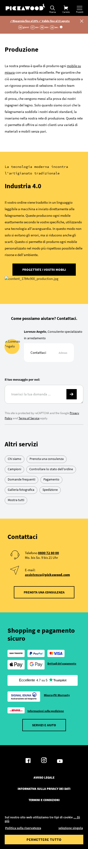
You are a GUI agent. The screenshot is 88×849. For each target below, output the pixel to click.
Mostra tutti (16, 500)
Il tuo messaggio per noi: (22, 379)
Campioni (14, 469)
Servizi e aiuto (44, 725)
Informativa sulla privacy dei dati (44, 789)
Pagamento (51, 479)
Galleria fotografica (21, 490)
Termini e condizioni (44, 800)
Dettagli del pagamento (61, 663)
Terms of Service (29, 418)
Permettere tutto (44, 839)
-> (71, 394)
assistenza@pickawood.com (47, 574)
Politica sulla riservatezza (23, 828)
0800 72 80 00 (48, 553)
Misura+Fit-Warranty (57, 695)
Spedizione (50, 490)
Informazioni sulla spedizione (45, 711)
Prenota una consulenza (47, 459)
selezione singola (70, 828)
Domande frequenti (21, 479)
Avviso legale (44, 778)
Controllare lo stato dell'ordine (51, 469)
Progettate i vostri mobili (44, 269)
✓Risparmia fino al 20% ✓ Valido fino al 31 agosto (40, 20)
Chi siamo (14, 459)
